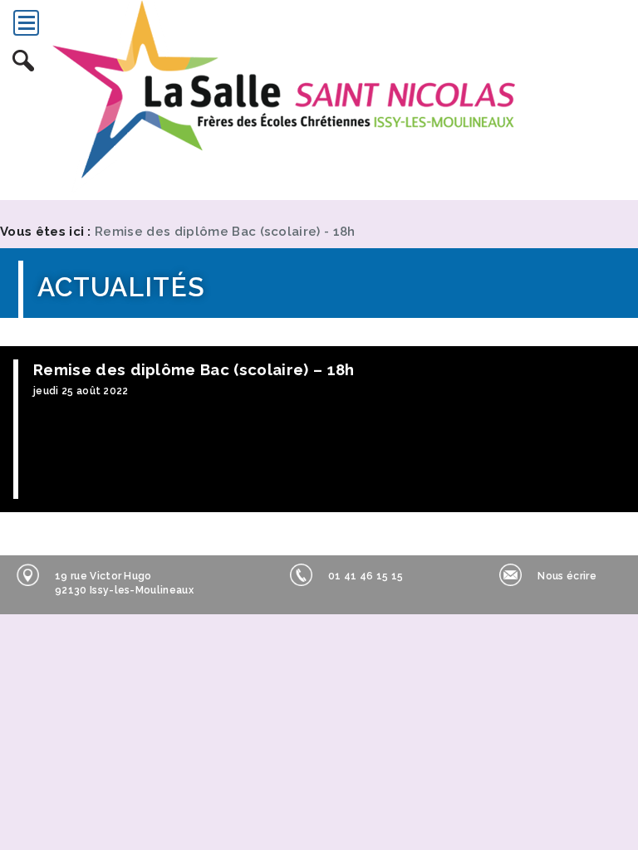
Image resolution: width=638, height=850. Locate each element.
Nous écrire (566, 576)
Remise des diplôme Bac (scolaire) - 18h (225, 231)
